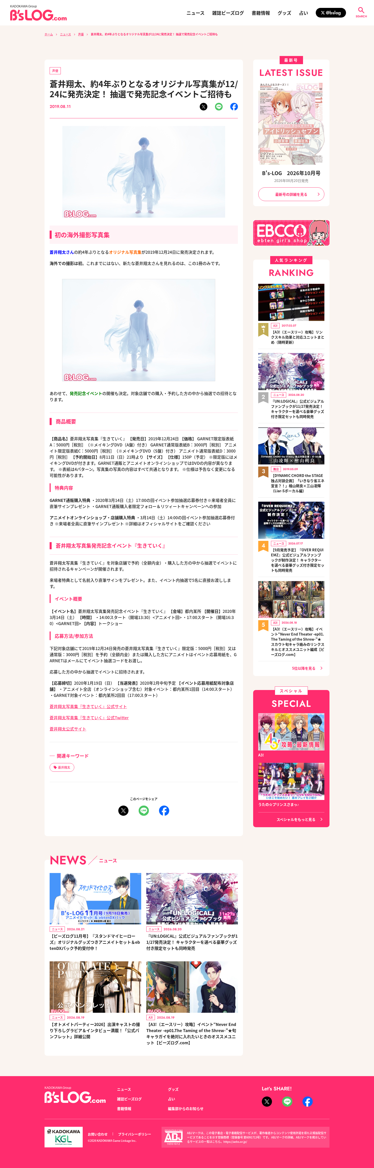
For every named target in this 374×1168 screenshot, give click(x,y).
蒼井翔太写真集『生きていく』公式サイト (88, 706)
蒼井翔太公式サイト (68, 729)
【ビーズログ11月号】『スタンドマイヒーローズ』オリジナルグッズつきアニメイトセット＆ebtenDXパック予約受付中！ (95, 942)
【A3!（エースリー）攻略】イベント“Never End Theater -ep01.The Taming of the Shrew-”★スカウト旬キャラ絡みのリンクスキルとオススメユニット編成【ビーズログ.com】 (297, 641)
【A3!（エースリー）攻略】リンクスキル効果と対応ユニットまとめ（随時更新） (297, 337)
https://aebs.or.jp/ (235, 1141)
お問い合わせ (98, 1134)
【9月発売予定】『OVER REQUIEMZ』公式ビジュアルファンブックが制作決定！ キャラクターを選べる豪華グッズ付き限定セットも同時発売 (297, 560)
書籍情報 (261, 12)
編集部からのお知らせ (186, 1108)
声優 (81, 34)
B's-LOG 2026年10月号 (291, 173)
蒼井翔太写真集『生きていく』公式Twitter (89, 717)
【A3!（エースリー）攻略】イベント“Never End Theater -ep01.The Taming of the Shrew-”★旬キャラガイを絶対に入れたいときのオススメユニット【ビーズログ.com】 (191, 1033)
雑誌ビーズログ (228, 12)
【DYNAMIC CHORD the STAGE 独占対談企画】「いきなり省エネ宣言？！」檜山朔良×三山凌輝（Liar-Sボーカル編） (297, 483)
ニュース (195, 12)
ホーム (49, 34)
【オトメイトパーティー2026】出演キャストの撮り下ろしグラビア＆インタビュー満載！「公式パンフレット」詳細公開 (95, 1030)
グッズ (284, 12)
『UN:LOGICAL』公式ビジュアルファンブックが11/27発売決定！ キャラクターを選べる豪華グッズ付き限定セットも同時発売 (192, 942)
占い (303, 12)
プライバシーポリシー (134, 1134)
